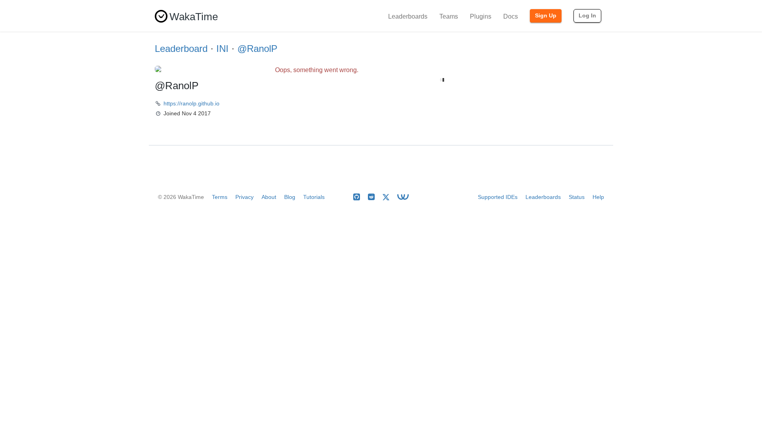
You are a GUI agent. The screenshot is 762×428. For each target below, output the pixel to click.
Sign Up (545, 15)
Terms (219, 197)
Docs (510, 16)
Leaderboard (181, 48)
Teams (448, 16)
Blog (289, 197)
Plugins (480, 16)
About (269, 197)
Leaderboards (407, 16)
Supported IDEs (498, 197)
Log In (587, 15)
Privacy (244, 197)
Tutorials (314, 197)
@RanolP (257, 48)
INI (222, 48)
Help (598, 197)
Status (577, 197)
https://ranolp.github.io (191, 103)
